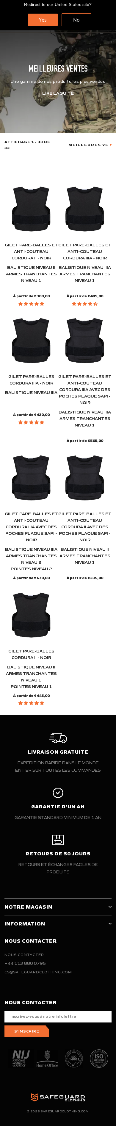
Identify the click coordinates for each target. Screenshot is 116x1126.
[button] (31, 303)
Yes (43, 20)
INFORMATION (24, 924)
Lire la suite (58, 93)
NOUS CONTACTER (24, 954)
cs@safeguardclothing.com (38, 972)
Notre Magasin (28, 907)
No (76, 20)
